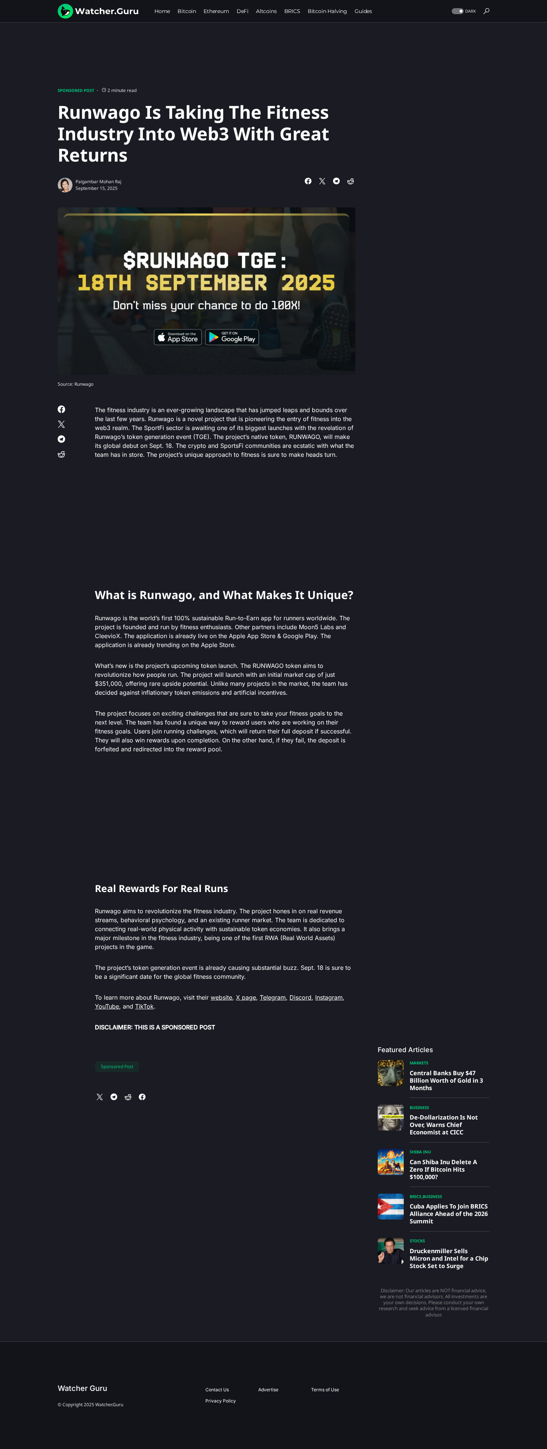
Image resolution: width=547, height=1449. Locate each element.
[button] (463, 11)
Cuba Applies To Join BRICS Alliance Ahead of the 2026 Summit (449, 1214)
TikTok (144, 1006)
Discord (300, 997)
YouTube (107, 1006)
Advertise (268, 1389)
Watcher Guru (82, 1388)
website (221, 997)
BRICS (415, 1196)
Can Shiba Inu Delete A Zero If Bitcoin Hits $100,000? (443, 1169)
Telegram (273, 997)
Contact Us (217, 1389)
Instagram (329, 997)
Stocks (417, 1240)
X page (246, 997)
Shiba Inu (420, 1152)
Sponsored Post (76, 90)
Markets (419, 1063)
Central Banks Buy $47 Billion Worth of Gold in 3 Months (446, 1080)
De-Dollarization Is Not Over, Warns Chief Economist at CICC (444, 1125)
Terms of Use (325, 1389)
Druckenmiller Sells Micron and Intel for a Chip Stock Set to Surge (449, 1258)
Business (419, 1107)
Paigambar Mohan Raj (98, 181)
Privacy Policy (220, 1401)
